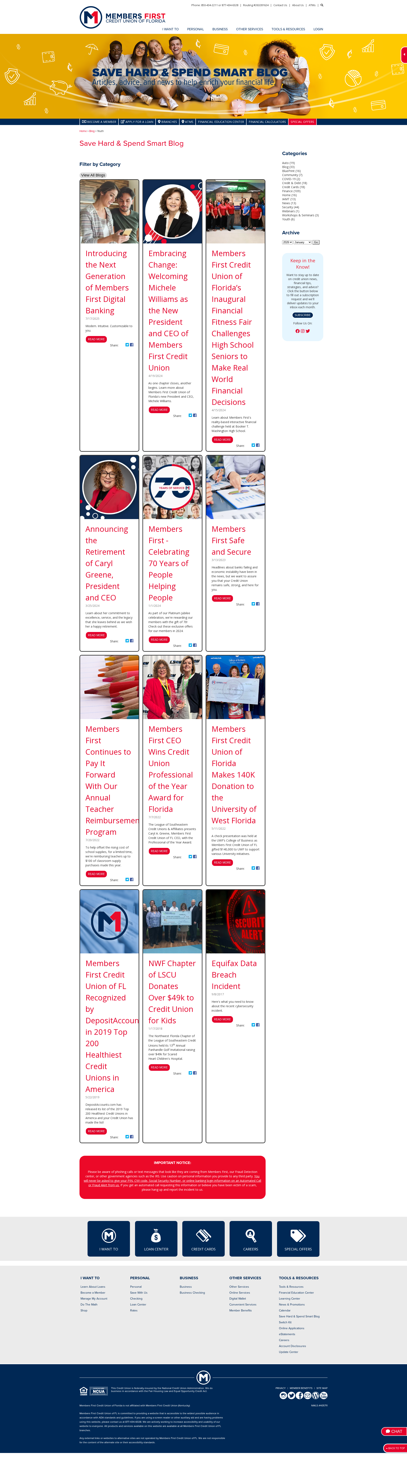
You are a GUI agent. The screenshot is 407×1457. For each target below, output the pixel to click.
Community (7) (292, 175)
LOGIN (318, 29)
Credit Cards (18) (293, 187)
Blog (92, 131)
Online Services (239, 1292)
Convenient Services (242, 1304)
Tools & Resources (291, 1287)
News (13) (289, 203)
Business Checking (192, 1292)
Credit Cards (203, 1249)
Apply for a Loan (139, 122)
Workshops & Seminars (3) (300, 215)
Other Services (239, 1287)
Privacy (281, 1388)
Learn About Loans (93, 1287)
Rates (134, 1310)
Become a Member (93, 1292)
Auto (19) (288, 163)
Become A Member (101, 122)
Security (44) (290, 207)
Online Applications (291, 1328)
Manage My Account (94, 1298)
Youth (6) (288, 219)
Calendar (285, 1310)
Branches (168, 122)
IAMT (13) (289, 199)
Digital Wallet (237, 1298)
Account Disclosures (292, 1346)
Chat (396, 1431)
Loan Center (156, 1249)
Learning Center (289, 1298)
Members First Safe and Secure (231, 540)
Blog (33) (288, 167)
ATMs (312, 5)
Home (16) (289, 195)
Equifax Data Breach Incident (234, 974)
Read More (96, 339)
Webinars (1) (290, 211)
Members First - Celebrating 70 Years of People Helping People (168, 563)
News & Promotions (292, 1304)
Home (83, 131)
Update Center (288, 1352)
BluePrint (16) (291, 171)
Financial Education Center (221, 122)
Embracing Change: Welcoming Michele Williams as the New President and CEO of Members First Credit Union (168, 310)
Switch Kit (285, 1322)
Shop (84, 1310)
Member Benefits (240, 1310)
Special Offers (302, 122)
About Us (298, 5)
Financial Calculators (267, 122)
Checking (136, 1298)
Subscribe (303, 315)
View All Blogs (93, 175)
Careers (250, 1249)
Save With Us (139, 1292)
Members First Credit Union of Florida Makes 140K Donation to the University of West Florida (234, 775)
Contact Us (280, 5)
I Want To (108, 1249)
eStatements (287, 1334)
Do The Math (89, 1304)
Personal (136, 1287)
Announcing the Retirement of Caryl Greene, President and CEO (106, 563)
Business (186, 1287)
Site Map (322, 1388)
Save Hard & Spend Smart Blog (299, 1316)
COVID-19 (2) (291, 179)
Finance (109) (291, 191)
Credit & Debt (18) (294, 183)
